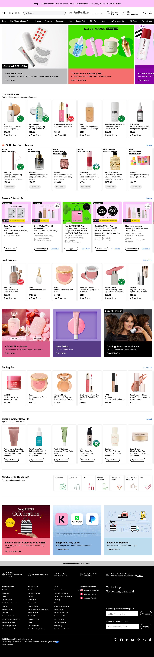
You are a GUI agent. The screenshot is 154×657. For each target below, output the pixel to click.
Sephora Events (7, 609)
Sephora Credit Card (35, 593)
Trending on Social (116, 478)
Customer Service (60, 590)
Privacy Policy (6, 642)
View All (149, 419)
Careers (4, 596)
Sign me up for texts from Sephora (120, 609)
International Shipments (61, 606)
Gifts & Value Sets (118, 21)
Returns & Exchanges (61, 593)
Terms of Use (17, 642)
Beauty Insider (32, 590)
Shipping (57, 599)
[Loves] (145, 13)
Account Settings (33, 606)
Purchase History (33, 603)
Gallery (30, 596)
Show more (147, 260)
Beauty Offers (32, 616)
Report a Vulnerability (9, 629)
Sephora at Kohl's (59, 616)
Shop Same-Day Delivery (36, 629)
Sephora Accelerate (8, 622)
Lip (84, 477)
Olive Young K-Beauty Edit (20, 21)
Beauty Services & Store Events (38, 609)
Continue (146, 614)
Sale (141, 477)
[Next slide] (149, 54)
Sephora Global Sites (9, 616)
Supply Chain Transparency (11, 603)
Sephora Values (7, 599)
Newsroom (5, 593)
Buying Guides (59, 609)
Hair (70, 21)
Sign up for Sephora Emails (117, 621)
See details (55, 249)
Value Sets (59, 477)
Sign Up (146, 626)
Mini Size (93, 21)
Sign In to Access (11, 460)
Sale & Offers (147, 21)
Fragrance (60, 21)
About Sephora (7, 590)
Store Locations (59, 619)
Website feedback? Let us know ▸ (77, 563)
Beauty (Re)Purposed (9, 625)
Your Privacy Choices (48, 642)
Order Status (32, 599)
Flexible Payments (60, 622)
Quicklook (13, 120)
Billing (56, 603)
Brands (104, 21)
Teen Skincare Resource (131, 478)
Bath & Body (81, 21)
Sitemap (36, 642)
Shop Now (86, 249)
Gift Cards (133, 21)
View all (149, 145)
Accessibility (58, 625)
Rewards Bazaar (33, 619)
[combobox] (44, 13)
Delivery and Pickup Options (63, 596)
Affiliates (4, 606)
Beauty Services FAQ (61, 612)
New (4, 21)
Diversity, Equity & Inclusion (11, 619)
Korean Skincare (100, 478)
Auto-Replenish (33, 612)
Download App (11, 249)
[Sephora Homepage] (11, 13)
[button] (77, 227)
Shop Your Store (33, 625)
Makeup (38, 21)
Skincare (48, 21)
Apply (71, 249)
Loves (30, 622)
